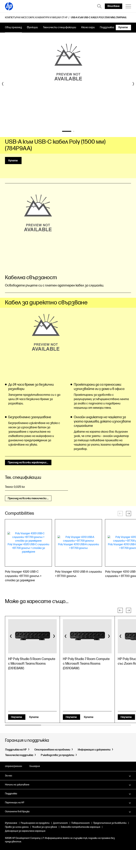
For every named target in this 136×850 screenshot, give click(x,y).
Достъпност (60, 823)
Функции (32, 27)
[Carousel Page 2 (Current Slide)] (73, 131)
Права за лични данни (17, 827)
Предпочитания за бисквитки (110, 823)
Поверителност (80, 823)
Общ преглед (13, 27)
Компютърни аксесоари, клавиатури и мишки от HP (36, 17)
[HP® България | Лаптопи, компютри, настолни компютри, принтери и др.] (9, 6)
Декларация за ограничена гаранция (25, 831)
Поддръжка (107, 27)
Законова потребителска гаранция (80, 827)
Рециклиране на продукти (35, 823)
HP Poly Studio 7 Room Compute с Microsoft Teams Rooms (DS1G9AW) (86, 663)
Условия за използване (44, 827)
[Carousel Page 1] (67, 131)
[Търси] (99, 6)
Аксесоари (88, 27)
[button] (128, 513)
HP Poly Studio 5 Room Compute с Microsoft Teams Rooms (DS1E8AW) (31, 663)
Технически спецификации (59, 27)
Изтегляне (11, 823)
